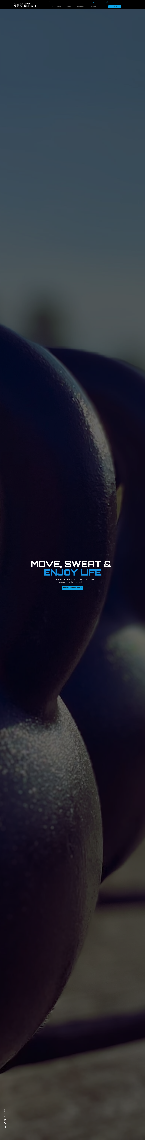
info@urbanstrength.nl (115, 2)
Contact (93, 7)
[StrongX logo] (25, 4)
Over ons (69, 7)
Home (59, 7)
